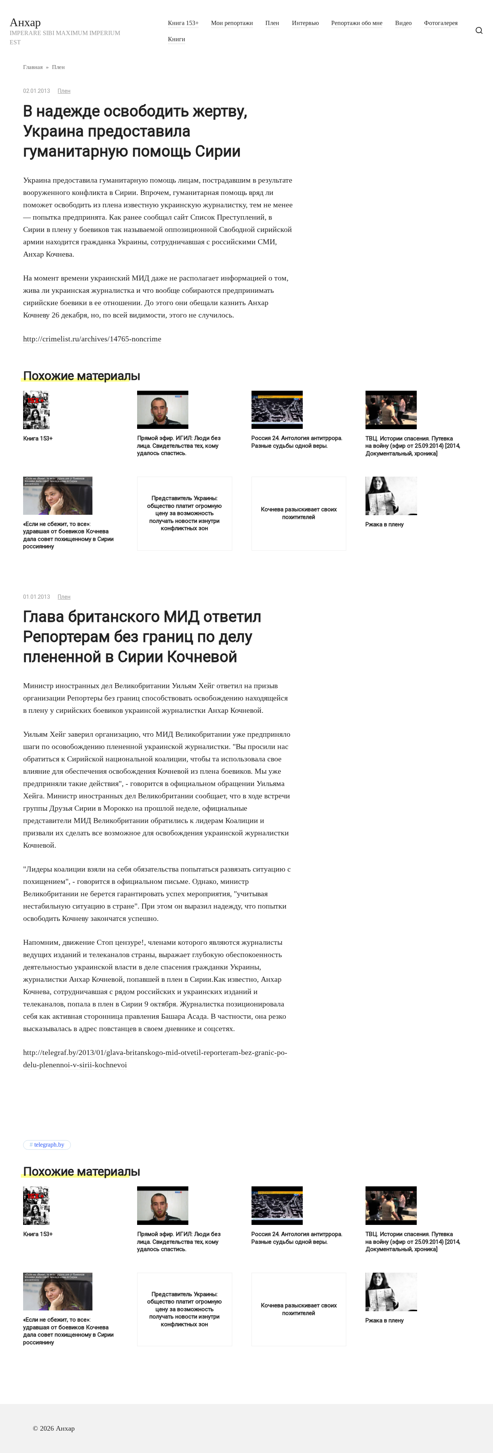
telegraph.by (49, 1144)
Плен (272, 23)
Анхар (25, 22)
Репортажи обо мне (356, 23)
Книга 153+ (183, 23)
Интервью (305, 23)
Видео (403, 23)
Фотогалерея (441, 23)
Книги (176, 39)
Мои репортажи (232, 23)
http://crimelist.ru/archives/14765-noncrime (92, 338)
